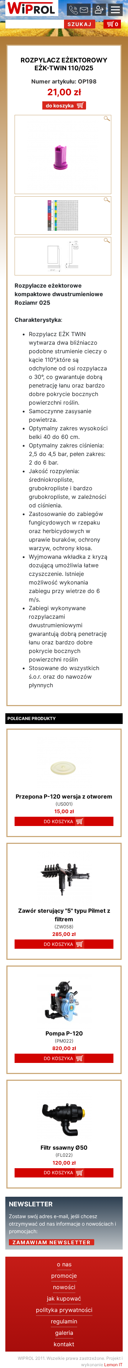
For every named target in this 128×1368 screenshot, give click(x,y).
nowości (64, 1287)
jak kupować (64, 1298)
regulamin (64, 1321)
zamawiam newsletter (51, 1242)
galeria (64, 1332)
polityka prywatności (64, 1309)
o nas (64, 1264)
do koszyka (60, 105)
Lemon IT (113, 1364)
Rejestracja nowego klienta (80, 32)
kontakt (64, 1344)
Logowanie (28, 32)
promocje (64, 1275)
